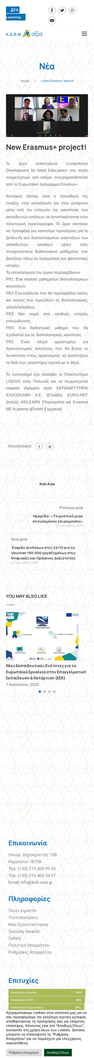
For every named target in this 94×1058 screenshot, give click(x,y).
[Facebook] (39, 446)
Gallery (14, 938)
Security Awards (24, 931)
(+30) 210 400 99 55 (37, 868)
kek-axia (47, 484)
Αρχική (24, 81)
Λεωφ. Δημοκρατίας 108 (32, 854)
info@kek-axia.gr (37, 882)
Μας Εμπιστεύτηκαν (28, 924)
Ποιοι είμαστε (22, 910)
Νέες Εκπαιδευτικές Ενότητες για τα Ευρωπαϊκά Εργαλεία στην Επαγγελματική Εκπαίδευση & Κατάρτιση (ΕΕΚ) (46, 672)
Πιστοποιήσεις (23, 917)
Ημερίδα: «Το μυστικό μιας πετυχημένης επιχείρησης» (58, 518)
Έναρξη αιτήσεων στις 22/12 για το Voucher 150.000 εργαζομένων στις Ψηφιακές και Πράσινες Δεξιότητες (43, 553)
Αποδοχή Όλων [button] (58, 1052)
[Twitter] (50, 446)
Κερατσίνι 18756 (24, 861)
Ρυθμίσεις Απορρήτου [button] (24, 1052)
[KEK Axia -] (24, 34)
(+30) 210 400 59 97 (37, 875)
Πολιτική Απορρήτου (28, 945)
